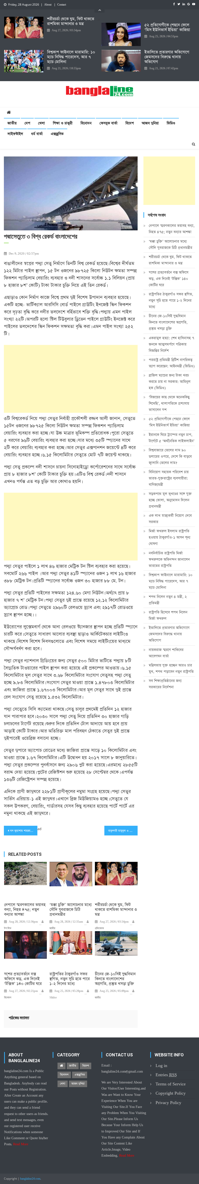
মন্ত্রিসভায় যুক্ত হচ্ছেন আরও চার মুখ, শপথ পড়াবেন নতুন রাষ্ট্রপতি (171, 668)
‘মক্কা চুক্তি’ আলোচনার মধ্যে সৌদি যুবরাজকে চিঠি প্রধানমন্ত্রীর (71, 910)
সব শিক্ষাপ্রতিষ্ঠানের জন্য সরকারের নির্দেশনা (165, 684)
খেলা (41, 123)
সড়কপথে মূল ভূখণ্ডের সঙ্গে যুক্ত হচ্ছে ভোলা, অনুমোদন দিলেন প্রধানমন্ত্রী (170, 500)
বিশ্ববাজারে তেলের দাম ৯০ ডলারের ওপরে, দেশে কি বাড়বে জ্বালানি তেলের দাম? (170, 456)
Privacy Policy (168, 1102)
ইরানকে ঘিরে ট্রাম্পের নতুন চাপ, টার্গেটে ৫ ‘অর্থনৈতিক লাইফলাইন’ (171, 438)
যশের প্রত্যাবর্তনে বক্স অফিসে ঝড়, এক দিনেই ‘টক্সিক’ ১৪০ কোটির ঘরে (23, 979)
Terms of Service (171, 1084)
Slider (53, 997)
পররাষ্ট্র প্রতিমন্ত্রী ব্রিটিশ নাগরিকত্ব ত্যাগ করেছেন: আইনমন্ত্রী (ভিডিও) (172, 363)
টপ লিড (7, 928)
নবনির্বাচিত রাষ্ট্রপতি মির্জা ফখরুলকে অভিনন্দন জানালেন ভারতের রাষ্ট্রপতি (169, 559)
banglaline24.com (30, 1179)
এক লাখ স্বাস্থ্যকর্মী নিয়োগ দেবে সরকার (170, 518)
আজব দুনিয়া (150, 123)
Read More (20, 1144)
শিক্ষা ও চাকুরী (63, 123)
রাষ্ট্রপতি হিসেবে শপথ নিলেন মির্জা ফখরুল (168, 615)
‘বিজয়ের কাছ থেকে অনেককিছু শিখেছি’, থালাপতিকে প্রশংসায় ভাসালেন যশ (169, 403)
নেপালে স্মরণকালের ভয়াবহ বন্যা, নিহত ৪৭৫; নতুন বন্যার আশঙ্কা (24, 910)
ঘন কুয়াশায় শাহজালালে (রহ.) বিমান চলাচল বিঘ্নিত (23, 831)
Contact (61, 5)
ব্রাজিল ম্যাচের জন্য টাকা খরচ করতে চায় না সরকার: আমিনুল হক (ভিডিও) (170, 381)
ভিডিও (171, 123)
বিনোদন (86, 123)
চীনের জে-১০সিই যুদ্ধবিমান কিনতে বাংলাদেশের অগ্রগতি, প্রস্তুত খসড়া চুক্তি (115, 979)
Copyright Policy (171, 1093)
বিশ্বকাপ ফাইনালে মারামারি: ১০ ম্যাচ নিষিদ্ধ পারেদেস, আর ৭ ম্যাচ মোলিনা (71, 57)
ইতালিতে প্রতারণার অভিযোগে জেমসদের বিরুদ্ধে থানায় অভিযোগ (166, 57)
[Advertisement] (71, 379)
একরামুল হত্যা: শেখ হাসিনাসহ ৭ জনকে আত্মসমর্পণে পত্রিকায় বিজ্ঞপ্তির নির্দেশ (171, 344)
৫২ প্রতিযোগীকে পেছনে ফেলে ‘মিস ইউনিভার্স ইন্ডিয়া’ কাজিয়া (167, 27)
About (47, 5)
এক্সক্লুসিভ (57, 133)
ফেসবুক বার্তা (108, 123)
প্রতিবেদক (99, 928)
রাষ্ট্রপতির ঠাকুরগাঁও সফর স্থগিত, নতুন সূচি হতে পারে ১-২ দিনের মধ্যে (70, 979)
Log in (161, 1065)
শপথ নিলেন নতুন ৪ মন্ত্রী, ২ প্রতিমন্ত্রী (168, 600)
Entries (166, 1074)
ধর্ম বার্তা (37, 133)
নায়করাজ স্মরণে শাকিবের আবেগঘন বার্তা (166, 653)
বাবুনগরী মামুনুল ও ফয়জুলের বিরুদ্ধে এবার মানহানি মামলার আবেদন (123, 831)
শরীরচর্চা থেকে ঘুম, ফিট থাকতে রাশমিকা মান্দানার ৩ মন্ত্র (70, 21)
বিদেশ (129, 123)
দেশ (27, 123)
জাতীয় (12, 123)
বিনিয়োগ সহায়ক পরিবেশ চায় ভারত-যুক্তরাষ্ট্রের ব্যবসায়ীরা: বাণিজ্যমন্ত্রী (169, 478)
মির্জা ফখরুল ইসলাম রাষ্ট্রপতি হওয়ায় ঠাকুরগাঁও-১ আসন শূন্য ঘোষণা (169, 537)
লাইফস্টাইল (15, 133)
